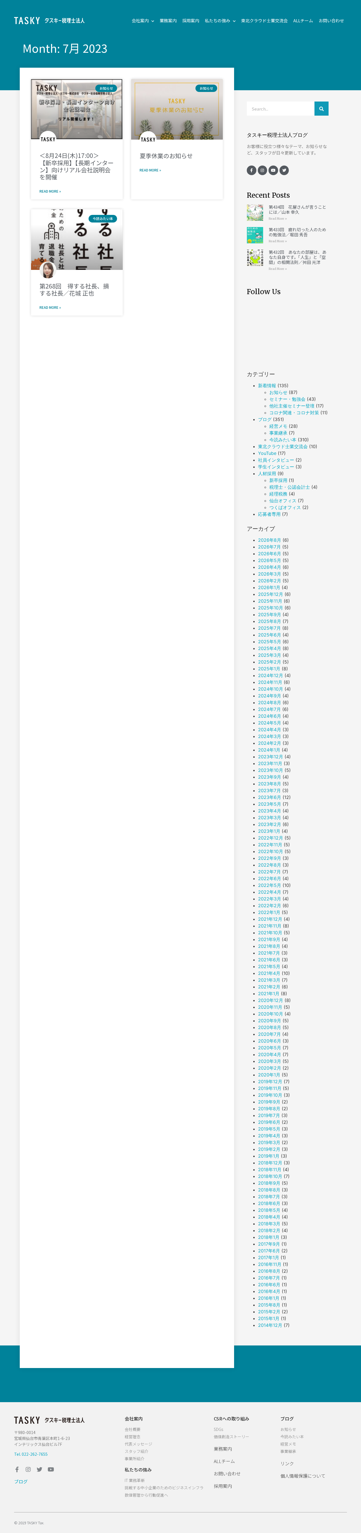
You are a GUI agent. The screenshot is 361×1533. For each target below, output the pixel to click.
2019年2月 (269, 1149)
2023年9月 (269, 777)
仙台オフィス (282, 500)
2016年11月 (269, 1264)
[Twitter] (284, 170)
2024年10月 (270, 689)
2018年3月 (269, 1223)
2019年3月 (269, 1142)
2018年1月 (268, 1237)
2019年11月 (269, 1088)
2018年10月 (270, 1176)
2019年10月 (270, 1095)
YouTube (267, 453)
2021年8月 (269, 946)
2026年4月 (269, 567)
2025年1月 (269, 668)
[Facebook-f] (251, 170)
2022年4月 (269, 892)
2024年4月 (269, 729)
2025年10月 (270, 608)
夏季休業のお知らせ (166, 155)
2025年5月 (269, 641)
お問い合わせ (331, 20)
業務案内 (168, 20)
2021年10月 (270, 932)
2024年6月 (269, 716)
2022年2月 (269, 905)
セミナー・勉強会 (287, 399)
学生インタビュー (276, 467)
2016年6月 (269, 1284)
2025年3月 (269, 655)
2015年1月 (268, 1318)
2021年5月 (269, 966)
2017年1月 (268, 1257)
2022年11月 (270, 844)
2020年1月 (269, 1075)
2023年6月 (269, 797)
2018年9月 (269, 1183)
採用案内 (190, 20)
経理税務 (278, 494)
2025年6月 (269, 635)
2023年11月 (270, 763)
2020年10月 (270, 1014)
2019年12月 (270, 1081)
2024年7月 (269, 709)
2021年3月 (269, 980)
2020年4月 (269, 1054)
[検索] (321, 109)
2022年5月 (269, 885)
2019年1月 (268, 1156)
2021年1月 (268, 993)
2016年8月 (269, 1271)
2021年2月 (269, 987)
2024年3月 (269, 736)
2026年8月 (269, 540)
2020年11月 (270, 1007)
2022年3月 (269, 899)
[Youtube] (273, 170)
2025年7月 (269, 628)
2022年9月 (269, 858)
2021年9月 (269, 939)
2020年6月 (269, 1041)
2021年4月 (269, 973)
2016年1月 (268, 1298)
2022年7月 (269, 872)
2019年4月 (269, 1135)
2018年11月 (269, 1169)
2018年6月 (269, 1203)
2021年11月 (269, 926)
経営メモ (278, 426)
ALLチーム (303, 20)
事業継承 (278, 433)
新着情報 (267, 385)
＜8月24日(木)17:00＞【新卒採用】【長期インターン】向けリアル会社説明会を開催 (76, 166)
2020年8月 (269, 1027)
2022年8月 (269, 865)
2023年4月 (269, 811)
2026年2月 (269, 580)
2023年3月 (269, 817)
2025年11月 (270, 601)
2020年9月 (269, 1020)
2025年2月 (269, 662)
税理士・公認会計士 (289, 487)
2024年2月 (269, 743)
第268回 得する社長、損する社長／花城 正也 (74, 289)
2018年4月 (269, 1217)
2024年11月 (270, 682)
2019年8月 (269, 1108)
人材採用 (267, 473)
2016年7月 (269, 1278)
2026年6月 (269, 553)
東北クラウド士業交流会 (264, 20)
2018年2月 (269, 1230)
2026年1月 (269, 587)
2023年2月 (269, 824)
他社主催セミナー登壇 (291, 406)
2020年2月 (269, 1068)
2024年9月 (269, 696)
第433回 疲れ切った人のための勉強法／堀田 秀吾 (297, 231)
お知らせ (278, 392)
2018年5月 (269, 1210)
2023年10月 (270, 770)
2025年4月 (269, 648)
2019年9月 (269, 1102)
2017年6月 (269, 1251)
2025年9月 (269, 614)
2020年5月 (269, 1047)
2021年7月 (269, 953)
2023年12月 (270, 756)
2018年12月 (270, 1163)
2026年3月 (269, 574)
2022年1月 (269, 912)
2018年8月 (269, 1190)
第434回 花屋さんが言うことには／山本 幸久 (297, 209)
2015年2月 (269, 1311)
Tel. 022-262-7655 (31, 1454)
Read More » (50, 191)
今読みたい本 (282, 439)
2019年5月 (269, 1129)
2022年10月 (270, 851)
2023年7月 (269, 790)
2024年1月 (269, 750)
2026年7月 (269, 547)
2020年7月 (269, 1034)
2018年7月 (269, 1196)
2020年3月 (269, 1061)
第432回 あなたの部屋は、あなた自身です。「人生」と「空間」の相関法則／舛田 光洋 (297, 257)
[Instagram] (262, 170)
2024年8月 (269, 702)
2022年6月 (269, 878)
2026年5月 (269, 560)
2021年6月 (269, 959)
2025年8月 (269, 621)
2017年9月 (269, 1244)
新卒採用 (278, 480)
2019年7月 (269, 1115)
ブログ (265, 419)
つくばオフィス (285, 507)
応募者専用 (269, 514)
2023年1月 (269, 831)
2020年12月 (270, 1000)
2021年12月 (270, 919)
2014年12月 (270, 1325)
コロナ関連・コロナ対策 (294, 412)
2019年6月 (269, 1122)
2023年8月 (269, 784)
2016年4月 (269, 1291)
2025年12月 (270, 594)
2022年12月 (270, 838)
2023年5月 (269, 804)
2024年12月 (270, 675)
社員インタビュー (276, 460)
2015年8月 (269, 1305)
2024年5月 (269, 723)
